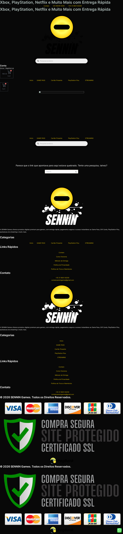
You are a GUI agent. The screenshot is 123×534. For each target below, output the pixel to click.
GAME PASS (41, 80)
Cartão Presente (56, 80)
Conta (3, 65)
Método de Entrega (61, 261)
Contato (61, 252)
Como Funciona (61, 257)
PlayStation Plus (73, 80)
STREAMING (89, 80)
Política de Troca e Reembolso (61, 269)
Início (31, 80)
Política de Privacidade (61, 265)
